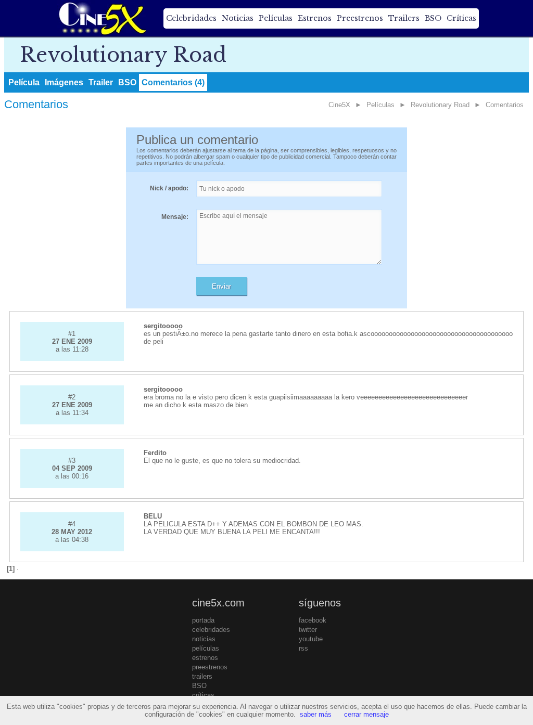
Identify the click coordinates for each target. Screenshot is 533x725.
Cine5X (339, 105)
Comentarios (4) (173, 82)
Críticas (461, 18)
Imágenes (64, 82)
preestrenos (209, 667)
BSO (433, 18)
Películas (276, 18)
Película (24, 82)
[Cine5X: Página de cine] (101, 18)
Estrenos (315, 18)
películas (205, 648)
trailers (202, 676)
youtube (311, 639)
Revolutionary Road (440, 105)
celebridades (211, 629)
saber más (316, 714)
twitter (308, 629)
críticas (203, 695)
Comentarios (505, 105)
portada (203, 620)
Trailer (100, 82)
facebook (312, 620)
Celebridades (191, 18)
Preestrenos (360, 18)
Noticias (237, 18)
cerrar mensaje (366, 714)
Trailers (404, 18)
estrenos (205, 658)
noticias (203, 639)
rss (303, 648)
